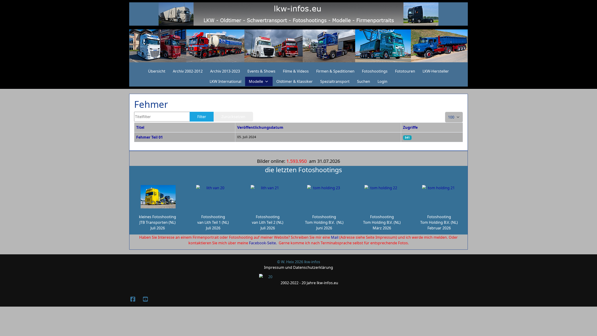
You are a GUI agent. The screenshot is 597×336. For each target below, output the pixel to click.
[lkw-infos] (298, 45)
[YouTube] (145, 299)
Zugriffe (410, 127)
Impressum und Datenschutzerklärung (298, 267)
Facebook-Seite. (263, 242)
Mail (334, 237)
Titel (140, 127)
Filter (201, 116)
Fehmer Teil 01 (149, 137)
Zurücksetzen (233, 116)
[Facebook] (132, 299)
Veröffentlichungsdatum (260, 127)
